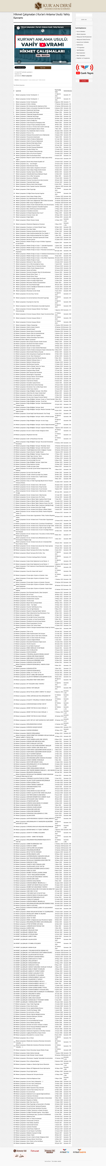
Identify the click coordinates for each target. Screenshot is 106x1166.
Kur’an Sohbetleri (81, 31)
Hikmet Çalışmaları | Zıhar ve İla (24, 631)
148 (14, 448)
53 (14, 211)
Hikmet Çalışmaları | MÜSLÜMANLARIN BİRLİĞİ (28, 850)
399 (14, 1068)
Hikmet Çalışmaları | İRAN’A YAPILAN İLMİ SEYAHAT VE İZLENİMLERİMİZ (34, 911)
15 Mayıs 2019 (59, 963)
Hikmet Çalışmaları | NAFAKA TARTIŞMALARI (28, 688)
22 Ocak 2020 (58, 893)
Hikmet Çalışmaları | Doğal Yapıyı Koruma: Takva (29, 456)
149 (14, 450)
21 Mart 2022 (58, 615)
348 (14, 950)
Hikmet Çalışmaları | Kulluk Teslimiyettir (26, 102)
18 (14, 133)
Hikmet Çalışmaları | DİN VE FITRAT (25, 788)
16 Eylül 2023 (58, 407)
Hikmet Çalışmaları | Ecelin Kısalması (26, 478)
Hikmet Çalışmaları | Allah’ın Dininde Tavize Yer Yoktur (30, 366)
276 (14, 782)
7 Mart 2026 (58, 129)
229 (14, 654)
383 (14, 1022)
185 (14, 543)
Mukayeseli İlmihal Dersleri (83, 39)
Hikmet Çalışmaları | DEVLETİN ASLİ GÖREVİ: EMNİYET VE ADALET (33, 692)
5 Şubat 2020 (58, 889)
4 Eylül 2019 (58, 936)
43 (14, 186)
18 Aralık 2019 (59, 903)
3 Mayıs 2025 (58, 213)
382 (14, 1020)
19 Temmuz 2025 (58, 189)
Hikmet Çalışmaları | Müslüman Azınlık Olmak (28, 291)
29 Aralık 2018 (59, 1002)
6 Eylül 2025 (58, 184)
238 (14, 674)
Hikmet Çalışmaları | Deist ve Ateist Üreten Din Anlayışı (30, 637)
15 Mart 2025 (58, 231)
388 (14, 1033)
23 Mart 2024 (58, 354)
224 (14, 644)
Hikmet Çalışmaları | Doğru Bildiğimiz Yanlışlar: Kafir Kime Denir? (33, 448)
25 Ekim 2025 (58, 170)
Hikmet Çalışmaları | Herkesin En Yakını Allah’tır (28, 262)
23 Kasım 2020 (59, 791)
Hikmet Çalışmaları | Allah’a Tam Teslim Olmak (28, 625)
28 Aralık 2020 (59, 780)
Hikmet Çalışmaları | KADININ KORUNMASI (27, 730)
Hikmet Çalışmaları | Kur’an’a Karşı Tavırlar (27, 294)
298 (14, 836)
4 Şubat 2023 (58, 489)
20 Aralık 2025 (59, 151)
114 (14, 360)
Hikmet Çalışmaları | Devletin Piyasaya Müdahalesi (29, 147)
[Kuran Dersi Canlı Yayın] (85, 76)
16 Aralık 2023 (59, 378)
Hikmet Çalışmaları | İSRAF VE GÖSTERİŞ (26, 905)
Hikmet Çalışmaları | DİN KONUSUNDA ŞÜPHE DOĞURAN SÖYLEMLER (34, 758)
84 (14, 282)
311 (14, 866)
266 (14, 760)
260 (14, 747)
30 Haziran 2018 (59, 1055)
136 (14, 407)
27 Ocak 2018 (58, 1108)
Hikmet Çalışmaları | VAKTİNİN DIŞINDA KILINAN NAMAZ (31, 795)
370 (14, 996)
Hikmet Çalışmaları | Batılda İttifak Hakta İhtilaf (28, 143)
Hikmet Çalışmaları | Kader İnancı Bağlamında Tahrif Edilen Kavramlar (34, 200)
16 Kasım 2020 (59, 793)
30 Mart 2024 (58, 352)
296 (14, 829)
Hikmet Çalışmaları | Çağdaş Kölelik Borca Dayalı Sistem (31, 1033)
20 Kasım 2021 (59, 652)
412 (14, 1100)
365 (14, 985)
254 (14, 733)
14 (14, 124)
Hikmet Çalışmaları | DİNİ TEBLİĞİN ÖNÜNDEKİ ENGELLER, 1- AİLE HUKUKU (35, 770)
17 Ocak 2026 (58, 143)
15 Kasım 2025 (59, 163)
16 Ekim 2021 (58, 662)
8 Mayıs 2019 (58, 965)
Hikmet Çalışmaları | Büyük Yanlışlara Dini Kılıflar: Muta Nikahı (32, 550)
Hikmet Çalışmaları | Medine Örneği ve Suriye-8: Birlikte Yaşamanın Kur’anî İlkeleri (33, 242)
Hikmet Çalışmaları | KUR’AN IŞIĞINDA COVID (28, 782)
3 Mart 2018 (58, 1098)
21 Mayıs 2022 (59, 596)
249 (14, 716)
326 (14, 897)
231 (14, 658)
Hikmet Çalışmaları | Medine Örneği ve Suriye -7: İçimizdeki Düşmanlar (34, 245)
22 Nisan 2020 (58, 866)
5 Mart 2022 (58, 619)
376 (14, 1008)
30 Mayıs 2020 (59, 854)
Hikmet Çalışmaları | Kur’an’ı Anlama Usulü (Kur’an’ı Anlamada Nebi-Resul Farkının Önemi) (34, 543)
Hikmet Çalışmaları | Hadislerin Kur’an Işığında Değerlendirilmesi (33, 1094)
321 (14, 887)
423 (14, 1122)
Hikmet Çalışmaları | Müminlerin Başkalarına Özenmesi (30, 224)
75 (14, 264)
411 (14, 1098)
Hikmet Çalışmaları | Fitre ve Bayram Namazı (27, 1061)
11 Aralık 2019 (59, 905)
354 (14, 963)
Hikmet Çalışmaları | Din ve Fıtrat (24, 594)
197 (14, 582)
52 (14, 209)
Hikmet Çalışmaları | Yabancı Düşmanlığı (26, 325)
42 (14, 184)
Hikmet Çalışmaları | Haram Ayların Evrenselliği (28, 331)
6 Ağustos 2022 (59, 564)
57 (14, 220)
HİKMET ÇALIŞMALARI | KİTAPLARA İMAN (27, 934)
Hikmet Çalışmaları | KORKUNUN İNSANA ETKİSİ (28, 786)
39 (14, 178)
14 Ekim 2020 (58, 803)
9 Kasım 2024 (58, 272)
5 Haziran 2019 (59, 956)
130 (14, 393)
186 (14, 546)
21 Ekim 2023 (58, 395)
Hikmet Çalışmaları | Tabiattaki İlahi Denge (27, 116)
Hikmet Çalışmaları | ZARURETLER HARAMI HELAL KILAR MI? (32, 885)
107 (14, 345)
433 (14, 1143)
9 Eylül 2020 (58, 813)
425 (14, 1127)
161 (14, 476)
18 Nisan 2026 (58, 118)
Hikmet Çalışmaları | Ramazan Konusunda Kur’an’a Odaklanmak (32, 135)
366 (14, 987)
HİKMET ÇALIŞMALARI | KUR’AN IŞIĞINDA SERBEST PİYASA (31, 987)
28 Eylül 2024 (58, 284)
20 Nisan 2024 (58, 345)
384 (14, 1024)
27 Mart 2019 (58, 977)
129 (14, 391)
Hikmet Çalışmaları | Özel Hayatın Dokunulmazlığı (29, 151)
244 (14, 696)
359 (14, 973)
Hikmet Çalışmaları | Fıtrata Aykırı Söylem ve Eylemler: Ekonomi (33, 582)
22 (14, 141)
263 (14, 754)
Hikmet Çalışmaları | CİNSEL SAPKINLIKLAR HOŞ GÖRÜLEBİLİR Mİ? (33, 696)
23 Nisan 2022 (58, 605)
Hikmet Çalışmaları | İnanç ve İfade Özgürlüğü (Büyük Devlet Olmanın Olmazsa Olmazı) (34, 481)
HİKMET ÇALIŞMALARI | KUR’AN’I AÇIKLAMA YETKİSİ (30, 973)
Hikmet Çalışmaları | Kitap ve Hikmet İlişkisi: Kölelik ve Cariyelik (32, 501)
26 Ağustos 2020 (58, 818)
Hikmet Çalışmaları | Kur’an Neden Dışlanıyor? (28, 646)
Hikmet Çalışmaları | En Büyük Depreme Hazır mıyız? (29, 213)
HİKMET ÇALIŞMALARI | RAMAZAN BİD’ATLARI (28, 963)
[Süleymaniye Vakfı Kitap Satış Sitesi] (50, 1153)
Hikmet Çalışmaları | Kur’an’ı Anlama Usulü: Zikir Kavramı (31, 485)
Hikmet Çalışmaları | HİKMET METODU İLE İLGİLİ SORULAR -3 (32, 708)
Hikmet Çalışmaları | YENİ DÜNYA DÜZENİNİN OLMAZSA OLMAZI (32, 868)
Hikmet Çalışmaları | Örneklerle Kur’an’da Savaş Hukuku (30, 621)
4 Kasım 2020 (58, 797)
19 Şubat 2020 (59, 885)
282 (14, 795)
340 (14, 928)
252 (14, 727)
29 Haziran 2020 (59, 846)
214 (14, 621)
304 (14, 852)
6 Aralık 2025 (58, 155)
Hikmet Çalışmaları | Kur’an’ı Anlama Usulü (27, 548)
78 (14, 270)
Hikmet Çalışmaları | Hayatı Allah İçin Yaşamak (28, 335)
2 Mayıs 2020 (58, 862)
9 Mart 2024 (58, 358)
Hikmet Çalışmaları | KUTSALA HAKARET (26, 766)
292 (14, 815)
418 (14, 1112)
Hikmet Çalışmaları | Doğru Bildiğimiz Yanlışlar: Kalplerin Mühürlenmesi (35, 427)
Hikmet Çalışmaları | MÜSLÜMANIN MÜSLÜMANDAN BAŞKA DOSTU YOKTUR (33, 840)
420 (14, 1116)
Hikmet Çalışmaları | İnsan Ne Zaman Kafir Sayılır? (29, 571)
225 (14, 646)
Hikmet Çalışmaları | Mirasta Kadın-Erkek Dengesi (29, 184)
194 (14, 571)
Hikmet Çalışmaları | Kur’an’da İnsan (25, 1092)
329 (14, 903)
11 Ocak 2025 (58, 254)
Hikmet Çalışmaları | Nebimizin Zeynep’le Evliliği (28, 1133)
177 (14, 516)
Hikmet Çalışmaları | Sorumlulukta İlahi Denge (28, 118)
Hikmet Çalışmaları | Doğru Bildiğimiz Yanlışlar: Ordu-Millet (31, 391)
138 (14, 413)
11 (14, 118)
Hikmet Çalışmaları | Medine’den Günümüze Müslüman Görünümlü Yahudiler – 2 (33, 1042)
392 (14, 1046)
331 (14, 908)
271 (14, 770)
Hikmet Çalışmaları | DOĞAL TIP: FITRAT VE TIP (28, 672)
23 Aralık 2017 (59, 1118)
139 (14, 416)
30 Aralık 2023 (59, 374)
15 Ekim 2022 (58, 530)
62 (14, 233)
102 (14, 335)
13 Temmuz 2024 (58, 322)
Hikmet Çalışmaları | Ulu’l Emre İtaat (25, 1018)
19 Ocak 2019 (58, 996)
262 (14, 751)
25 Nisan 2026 (58, 116)
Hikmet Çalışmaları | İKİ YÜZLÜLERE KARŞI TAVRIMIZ (30, 684)
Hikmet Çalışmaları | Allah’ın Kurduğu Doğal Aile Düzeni (31, 278)
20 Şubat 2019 (59, 987)
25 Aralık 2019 (59, 901)
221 (14, 637)
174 (14, 507)
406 (14, 1087)
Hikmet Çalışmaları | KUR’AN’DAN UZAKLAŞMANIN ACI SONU (31, 813)
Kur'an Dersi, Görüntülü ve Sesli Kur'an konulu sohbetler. (53, 6)
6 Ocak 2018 (58, 1114)
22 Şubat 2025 (59, 237)
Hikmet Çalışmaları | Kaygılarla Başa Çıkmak (27, 370)
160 (14, 474)
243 (14, 692)
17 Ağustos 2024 (58, 302)
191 (14, 561)
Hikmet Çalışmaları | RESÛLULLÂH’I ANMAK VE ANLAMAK (31, 913)
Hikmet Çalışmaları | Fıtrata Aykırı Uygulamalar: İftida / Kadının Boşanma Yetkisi (35, 516)
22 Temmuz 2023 (58, 434)
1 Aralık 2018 (58, 1010)
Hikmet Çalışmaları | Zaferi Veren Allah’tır (27, 389)
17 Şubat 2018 (59, 1102)
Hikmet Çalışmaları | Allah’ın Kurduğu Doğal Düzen (29, 280)
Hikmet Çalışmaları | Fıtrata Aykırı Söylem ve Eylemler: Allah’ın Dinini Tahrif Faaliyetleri (34, 585)
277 (14, 784)
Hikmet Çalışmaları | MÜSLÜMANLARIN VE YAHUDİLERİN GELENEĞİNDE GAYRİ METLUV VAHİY (34, 822)
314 (14, 872)
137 (14, 410)
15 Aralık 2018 (59, 1006)
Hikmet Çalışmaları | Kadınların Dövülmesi (27, 1096)
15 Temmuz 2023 (58, 439)
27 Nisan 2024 (58, 343)
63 (14, 235)
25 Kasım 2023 (59, 385)
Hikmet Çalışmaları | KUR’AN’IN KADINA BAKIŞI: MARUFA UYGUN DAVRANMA (32, 665)
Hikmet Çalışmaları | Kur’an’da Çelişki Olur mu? (28, 460)
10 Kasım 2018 (59, 1016)
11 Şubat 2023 (59, 487)
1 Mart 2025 (58, 235)
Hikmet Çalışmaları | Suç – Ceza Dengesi (26, 163)
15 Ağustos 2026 (58, 99)
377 (14, 1010)
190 (14, 557)
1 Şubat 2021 (58, 768)
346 (14, 943)
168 (14, 495)
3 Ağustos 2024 (59, 310)
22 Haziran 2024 (59, 329)
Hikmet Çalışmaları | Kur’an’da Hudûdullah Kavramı (29, 1020)
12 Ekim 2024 (58, 280)
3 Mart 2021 (58, 760)
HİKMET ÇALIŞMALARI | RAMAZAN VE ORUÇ (27, 965)
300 (14, 844)
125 (14, 383)
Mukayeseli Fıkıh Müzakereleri (84, 37)
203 (14, 598)
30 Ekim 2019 (58, 920)
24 (14, 145)
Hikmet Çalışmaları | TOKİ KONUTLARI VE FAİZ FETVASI (30, 893)
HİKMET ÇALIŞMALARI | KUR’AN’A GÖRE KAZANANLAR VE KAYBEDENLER (35, 991)
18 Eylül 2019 (58, 932)
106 (14, 343)
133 (14, 399)
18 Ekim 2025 (58, 172)
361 (14, 977)
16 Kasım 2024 (59, 270)
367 (14, 989)
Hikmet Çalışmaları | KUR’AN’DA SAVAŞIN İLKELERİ (29, 727)
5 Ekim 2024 (58, 282)
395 (14, 1055)
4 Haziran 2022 (59, 592)
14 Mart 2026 (58, 126)
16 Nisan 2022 (58, 607)
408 (14, 1092)
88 (14, 291)
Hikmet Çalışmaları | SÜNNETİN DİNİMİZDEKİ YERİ (29, 844)
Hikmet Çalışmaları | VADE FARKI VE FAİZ (27, 891)
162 (14, 478)
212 (14, 617)
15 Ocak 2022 (58, 635)
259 (14, 745)
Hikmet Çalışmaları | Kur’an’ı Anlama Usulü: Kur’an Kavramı (31, 489)
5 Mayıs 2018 (58, 1078)
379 (14, 1014)
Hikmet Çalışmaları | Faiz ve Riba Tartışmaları (28, 176)
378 (14, 1012)
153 (14, 458)
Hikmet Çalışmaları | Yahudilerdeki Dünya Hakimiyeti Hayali (31, 174)
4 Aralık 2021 (58, 648)
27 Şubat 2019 (59, 985)
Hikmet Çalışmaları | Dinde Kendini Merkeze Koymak (29, 352)
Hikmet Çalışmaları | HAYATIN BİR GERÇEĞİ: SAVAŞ (29, 762)
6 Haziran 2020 (59, 852)
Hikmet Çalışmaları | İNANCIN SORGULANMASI (28, 733)
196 (14, 579)
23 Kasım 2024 (59, 268)
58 (14, 224)
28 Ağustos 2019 (58, 939)
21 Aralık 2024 (59, 260)
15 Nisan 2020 (58, 868)
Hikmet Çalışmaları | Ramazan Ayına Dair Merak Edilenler (31, 358)
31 (14, 161)
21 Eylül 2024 (58, 286)
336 (14, 920)
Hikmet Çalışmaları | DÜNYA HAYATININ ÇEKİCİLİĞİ (29, 756)
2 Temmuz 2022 (59, 579)
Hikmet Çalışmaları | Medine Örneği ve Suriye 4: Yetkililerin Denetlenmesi (35, 254)
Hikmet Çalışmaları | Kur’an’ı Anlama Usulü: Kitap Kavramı (31, 487)
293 (14, 818)
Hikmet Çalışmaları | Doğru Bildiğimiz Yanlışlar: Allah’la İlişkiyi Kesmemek (35, 424)
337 (14, 922)
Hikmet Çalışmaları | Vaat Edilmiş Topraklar (27, 1122)
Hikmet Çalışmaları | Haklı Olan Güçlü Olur (27, 1102)
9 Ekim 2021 (58, 665)
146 (14, 443)
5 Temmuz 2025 (59, 196)
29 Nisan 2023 (58, 462)
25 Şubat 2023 (59, 482)
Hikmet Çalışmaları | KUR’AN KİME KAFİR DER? (28, 809)
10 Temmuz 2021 (58, 708)
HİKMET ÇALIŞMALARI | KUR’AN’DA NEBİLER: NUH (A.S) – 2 (31, 983)
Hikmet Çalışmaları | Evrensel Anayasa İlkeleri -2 (29, 318)
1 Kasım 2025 (58, 168)
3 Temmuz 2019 (59, 950)
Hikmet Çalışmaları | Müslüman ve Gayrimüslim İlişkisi (30, 395)
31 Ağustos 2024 (58, 294)
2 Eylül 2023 (58, 413)
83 (14, 280)
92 (14, 306)
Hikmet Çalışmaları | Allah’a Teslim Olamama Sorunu (30, 268)
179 (14, 523)
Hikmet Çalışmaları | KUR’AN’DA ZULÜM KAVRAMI (29, 807)
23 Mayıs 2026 (59, 110)
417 (14, 1110)
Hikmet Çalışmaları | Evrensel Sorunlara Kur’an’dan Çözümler (32, 180)
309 (14, 862)
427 (14, 1131)
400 (14, 1071)
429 (14, 1135)
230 (14, 656)
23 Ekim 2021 (58, 660)
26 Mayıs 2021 (59, 733)
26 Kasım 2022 (59, 512)
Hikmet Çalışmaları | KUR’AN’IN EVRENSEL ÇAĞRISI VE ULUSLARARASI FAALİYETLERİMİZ (34, 908)
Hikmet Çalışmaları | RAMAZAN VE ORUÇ (26, 862)
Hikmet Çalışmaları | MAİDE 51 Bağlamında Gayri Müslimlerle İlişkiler (34, 920)
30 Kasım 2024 (59, 266)
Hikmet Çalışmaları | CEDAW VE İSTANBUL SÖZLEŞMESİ (30, 832)
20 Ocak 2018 (58, 1110)
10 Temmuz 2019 (58, 947)
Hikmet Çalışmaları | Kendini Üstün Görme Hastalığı (29, 385)
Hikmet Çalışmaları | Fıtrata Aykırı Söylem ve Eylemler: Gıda (32, 575)
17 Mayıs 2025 (58, 209)
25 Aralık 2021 (59, 642)
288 (14, 807)
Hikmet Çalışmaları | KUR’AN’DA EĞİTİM (26, 668)
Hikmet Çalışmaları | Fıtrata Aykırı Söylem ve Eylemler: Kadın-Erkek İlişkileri (34, 589)
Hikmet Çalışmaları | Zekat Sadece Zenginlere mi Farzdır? (31, 168)
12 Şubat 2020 (59, 887)
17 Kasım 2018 (59, 1014)
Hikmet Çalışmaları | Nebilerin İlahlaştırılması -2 (28, 360)
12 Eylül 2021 (58, 674)
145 (14, 439)
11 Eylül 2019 (58, 934)
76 (14, 266)
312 (14, 868)
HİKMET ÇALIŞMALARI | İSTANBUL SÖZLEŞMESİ (28, 943)
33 (14, 165)
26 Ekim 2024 (58, 276)
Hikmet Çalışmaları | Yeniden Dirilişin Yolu (27, 149)
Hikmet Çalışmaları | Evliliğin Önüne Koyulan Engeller (30, 193)
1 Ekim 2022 (58, 539)
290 (14, 811)
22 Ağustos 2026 (58, 95)
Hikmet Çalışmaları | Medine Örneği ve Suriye (28, 260)
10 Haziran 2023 (59, 450)
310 (14, 864)
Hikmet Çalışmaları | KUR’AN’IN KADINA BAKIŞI (28, 670)
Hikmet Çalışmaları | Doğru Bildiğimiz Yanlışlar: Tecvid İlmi (31, 401)
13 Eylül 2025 (58, 182)
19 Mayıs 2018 (59, 1071)
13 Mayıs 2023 (59, 458)
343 (14, 934)
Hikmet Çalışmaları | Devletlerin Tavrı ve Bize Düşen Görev (31, 387)
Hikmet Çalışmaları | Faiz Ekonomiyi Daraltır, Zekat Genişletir (32, 592)
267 (14, 762)
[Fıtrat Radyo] (80, 1153)
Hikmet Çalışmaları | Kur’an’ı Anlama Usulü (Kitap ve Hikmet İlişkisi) (33, 509)
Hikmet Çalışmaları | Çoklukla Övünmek (26, 1127)
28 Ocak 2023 (58, 492)
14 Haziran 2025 (59, 202)
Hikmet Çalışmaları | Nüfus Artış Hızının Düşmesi (28, 153)
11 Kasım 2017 (59, 1131)
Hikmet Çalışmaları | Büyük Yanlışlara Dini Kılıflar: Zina (30, 553)
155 (14, 462)
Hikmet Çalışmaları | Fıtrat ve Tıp (25, 133)
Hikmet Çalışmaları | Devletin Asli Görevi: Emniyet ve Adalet (32, 1024)
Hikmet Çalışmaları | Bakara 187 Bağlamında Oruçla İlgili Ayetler (33, 1068)
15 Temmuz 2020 (58, 840)
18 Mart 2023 (58, 474)
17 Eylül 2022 (58, 546)
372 (14, 1000)
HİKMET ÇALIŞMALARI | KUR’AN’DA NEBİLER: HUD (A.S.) (30, 981)
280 (14, 791)
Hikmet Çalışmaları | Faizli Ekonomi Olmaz (27, 165)
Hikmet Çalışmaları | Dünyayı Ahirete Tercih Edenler (29, 376)
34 (14, 168)
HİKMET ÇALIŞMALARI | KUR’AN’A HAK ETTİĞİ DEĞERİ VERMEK (32, 1000)
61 (14, 231)
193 (14, 567)
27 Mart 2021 (58, 751)
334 (14, 916)
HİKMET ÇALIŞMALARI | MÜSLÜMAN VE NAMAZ (28, 993)
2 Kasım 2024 (58, 274)
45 (14, 193)
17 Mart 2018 (58, 1094)
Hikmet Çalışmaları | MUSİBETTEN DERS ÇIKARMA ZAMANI (31, 872)
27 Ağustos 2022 (58, 553)
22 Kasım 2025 (59, 161)
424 (14, 1124)
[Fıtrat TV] (65, 1153)
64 (14, 237)
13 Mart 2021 (58, 756)
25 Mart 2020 (58, 874)
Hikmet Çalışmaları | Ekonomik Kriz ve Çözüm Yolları (29, 1035)
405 (14, 1085)
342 (14, 932)
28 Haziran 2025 (59, 198)
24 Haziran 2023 (59, 446)
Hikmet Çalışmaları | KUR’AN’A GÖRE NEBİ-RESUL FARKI (30, 741)
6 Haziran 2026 (59, 108)
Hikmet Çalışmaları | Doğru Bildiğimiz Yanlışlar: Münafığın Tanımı (33, 446)
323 (14, 891)
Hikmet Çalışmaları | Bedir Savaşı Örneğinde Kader (29, 202)
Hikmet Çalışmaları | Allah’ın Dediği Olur (26, 120)
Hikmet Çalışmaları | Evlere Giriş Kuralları (27, 1006)
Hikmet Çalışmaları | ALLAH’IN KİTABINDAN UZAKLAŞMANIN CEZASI (34, 676)
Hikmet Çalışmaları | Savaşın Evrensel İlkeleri (28, 145)
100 (14, 331)
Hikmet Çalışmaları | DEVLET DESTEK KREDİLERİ (28, 852)
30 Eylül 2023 (58, 401)
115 (14, 362)
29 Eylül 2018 (58, 1028)
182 (14, 530)
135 (14, 404)
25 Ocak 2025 (58, 247)
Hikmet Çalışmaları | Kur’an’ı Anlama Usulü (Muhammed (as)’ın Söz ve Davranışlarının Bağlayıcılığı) (34, 539)
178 (14, 520)
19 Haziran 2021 (59, 720)
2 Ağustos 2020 (59, 829)
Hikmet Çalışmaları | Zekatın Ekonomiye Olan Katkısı (30, 337)
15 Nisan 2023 (58, 464)
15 (14, 126)
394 (14, 1053)
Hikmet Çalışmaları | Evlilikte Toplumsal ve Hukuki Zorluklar (32, 1110)
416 (14, 1108)
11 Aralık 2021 (59, 646)
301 (14, 846)
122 (14, 376)
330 (14, 905)
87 (14, 289)
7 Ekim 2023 (58, 399)
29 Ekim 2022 (58, 525)
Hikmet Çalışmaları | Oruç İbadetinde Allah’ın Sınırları (30, 131)
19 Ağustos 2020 (58, 822)
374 (14, 1004)
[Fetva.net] (35, 1153)
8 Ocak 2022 (58, 637)
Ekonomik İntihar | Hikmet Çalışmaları (26, 339)
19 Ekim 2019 (58, 922)
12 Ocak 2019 (58, 998)
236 (14, 670)
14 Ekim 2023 (58, 397)
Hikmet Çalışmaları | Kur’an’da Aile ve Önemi (27, 1012)
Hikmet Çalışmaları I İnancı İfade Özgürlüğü (27, 1004)
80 (14, 274)
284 (14, 799)
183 (14, 535)
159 (14, 472)
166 (14, 489)
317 (14, 879)
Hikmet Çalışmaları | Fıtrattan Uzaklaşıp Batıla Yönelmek (31, 557)
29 (14, 155)
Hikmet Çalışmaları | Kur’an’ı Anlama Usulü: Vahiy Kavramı (41, 16)
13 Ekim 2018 (58, 1024)
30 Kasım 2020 (59, 788)
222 (14, 640)
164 (14, 485)
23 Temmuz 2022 (58, 571)
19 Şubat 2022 (59, 623)
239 (14, 676)
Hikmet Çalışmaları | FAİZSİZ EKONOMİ (26, 652)
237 (14, 672)
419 (14, 1114)
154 (14, 460)
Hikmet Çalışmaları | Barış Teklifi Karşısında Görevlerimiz (31, 209)
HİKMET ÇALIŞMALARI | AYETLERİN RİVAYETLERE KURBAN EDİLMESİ (34, 952)
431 (14, 1139)
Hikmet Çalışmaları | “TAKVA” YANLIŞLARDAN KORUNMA (30, 874)
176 (14, 512)
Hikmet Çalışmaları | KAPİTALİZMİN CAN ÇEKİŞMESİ (29, 848)
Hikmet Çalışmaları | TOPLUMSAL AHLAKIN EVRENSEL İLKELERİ (32, 654)
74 (14, 262)
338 (14, 924)
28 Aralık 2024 (59, 258)
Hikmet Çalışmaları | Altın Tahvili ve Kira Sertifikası (29, 1141)
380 (14, 1016)
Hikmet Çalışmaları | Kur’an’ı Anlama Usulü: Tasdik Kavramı (31, 476)
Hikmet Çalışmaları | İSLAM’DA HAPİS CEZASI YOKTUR (30, 866)
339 (14, 926)
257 (14, 741)
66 (14, 242)
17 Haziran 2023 (59, 448)
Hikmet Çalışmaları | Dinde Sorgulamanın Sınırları (29, 623)
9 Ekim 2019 (58, 926)
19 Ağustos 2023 (58, 420)
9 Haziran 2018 (59, 1061)
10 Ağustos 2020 (58, 826)
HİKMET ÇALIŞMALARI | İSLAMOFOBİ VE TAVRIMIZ (29, 979)
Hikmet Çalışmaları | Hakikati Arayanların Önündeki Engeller (32, 206)
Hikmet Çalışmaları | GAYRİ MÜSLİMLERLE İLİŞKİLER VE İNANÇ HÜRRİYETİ (35, 818)
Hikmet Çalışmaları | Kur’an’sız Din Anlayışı (27, 1085)
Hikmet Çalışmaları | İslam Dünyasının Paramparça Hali (30, 122)
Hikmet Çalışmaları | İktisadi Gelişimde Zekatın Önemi (30, 129)
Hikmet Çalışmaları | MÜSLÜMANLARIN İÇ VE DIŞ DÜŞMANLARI (32, 764)
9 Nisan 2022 (58, 609)
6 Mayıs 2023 (58, 460)
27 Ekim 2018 (58, 1020)
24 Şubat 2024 (59, 362)
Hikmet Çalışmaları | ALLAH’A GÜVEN (25, 815)
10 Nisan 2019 (58, 973)
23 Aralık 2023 (59, 376)
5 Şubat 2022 (58, 628)
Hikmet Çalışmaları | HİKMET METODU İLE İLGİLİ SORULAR (31, 716)
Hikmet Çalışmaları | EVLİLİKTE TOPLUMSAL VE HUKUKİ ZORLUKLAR (34, 700)
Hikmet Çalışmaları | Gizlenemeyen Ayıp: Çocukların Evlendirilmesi (33, 1114)
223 (14, 642)
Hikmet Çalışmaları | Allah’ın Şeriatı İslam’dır (28, 327)
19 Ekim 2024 (58, 278)
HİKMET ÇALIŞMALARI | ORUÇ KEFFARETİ (27, 961)
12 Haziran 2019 (59, 954)
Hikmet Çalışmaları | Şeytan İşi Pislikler (26, 270)
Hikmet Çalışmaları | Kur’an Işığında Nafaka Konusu (29, 1008)
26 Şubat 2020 (59, 883)
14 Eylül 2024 (58, 289)
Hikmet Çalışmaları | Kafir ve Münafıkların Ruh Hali (29, 439)
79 (14, 272)
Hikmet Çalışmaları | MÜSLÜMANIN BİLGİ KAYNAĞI (29, 724)
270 (14, 768)
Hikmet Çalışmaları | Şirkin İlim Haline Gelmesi (28, 345)
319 (14, 883)
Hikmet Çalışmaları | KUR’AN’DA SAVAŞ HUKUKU (28, 881)
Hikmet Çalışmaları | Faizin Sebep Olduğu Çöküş (28, 196)
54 (14, 213)
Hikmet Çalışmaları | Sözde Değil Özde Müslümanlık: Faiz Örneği (33, 413)
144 (14, 434)
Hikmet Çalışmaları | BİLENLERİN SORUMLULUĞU (28, 772)
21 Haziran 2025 (59, 200)
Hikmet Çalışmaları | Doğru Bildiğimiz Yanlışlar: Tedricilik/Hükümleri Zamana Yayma (33, 404)
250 (14, 720)
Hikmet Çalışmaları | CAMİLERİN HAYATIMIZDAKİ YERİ (30, 926)
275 (14, 780)
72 (14, 258)
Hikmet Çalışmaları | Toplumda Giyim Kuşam (27, 182)
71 (14, 256)
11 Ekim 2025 (58, 174)
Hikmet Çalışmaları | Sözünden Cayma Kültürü (28, 383)
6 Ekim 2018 (58, 1026)
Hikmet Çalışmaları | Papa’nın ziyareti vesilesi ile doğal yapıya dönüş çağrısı (34, 158)
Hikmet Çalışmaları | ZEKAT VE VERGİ (26, 918)
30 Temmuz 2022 (58, 567)
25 (14, 147)
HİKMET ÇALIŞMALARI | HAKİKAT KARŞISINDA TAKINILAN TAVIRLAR (34, 967)
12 (14, 120)
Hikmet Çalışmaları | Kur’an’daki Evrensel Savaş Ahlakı (30, 617)
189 (14, 553)
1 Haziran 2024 (59, 333)
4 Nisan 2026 (58, 122)
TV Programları (80, 47)
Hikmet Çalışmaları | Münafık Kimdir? (25, 329)
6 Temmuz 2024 (59, 325)
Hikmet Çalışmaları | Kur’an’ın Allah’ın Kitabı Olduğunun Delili (32, 430)
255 (14, 736)
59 (14, 227)
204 (14, 600)
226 (14, 648)
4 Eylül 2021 (58, 676)
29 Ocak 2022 (58, 631)
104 (14, 339)
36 (14, 172)
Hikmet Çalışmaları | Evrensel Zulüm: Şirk (27, 215)
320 (14, 885)
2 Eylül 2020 (58, 815)
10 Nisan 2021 (58, 747)
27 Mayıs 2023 (58, 454)
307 (14, 858)
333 (14, 913)
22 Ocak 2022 (58, 633)
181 (14, 527)
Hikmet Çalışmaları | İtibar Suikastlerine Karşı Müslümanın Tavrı (33, 613)
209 (14, 611)
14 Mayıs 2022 (59, 598)
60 (14, 229)
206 (14, 605)
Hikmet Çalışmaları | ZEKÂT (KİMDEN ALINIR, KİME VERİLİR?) (32, 739)
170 (14, 499)
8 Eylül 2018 (58, 1035)
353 (14, 961)
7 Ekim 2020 (58, 805)
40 (14, 180)
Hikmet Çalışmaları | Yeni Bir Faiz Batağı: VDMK (28, 1010)
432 (14, 1141)
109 (14, 350)
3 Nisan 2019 (58, 975)
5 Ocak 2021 (58, 778)
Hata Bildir (84, 80)
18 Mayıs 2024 (59, 337)
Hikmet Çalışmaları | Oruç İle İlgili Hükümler (27, 609)
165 (14, 487)
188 (14, 550)
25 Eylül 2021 (58, 670)
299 (14, 841)
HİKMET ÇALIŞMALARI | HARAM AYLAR (26, 947)
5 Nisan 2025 (58, 224)
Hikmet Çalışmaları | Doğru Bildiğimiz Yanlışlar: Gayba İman (31, 462)
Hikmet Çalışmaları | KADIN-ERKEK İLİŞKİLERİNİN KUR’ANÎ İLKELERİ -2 (34, 749)
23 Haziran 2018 (59, 1058)
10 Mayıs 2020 (59, 860)
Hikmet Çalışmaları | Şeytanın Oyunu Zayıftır (28, 378)
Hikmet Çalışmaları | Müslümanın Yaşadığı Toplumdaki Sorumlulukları (34, 1058)
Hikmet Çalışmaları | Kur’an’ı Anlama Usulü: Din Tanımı (30, 497)
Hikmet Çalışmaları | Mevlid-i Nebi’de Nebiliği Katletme (30, 1014)
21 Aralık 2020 (59, 782)
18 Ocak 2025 (58, 250)
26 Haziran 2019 (59, 952)
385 (14, 1026)
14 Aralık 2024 (59, 262)
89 (14, 294)
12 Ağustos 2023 (58, 424)
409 (14, 1094)
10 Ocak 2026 (58, 145)
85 (14, 284)
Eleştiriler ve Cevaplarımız (83, 58)
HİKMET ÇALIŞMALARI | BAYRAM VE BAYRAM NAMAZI (30, 956)
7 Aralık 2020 (58, 786)
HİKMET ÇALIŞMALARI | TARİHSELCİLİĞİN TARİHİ (28, 1002)
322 (14, 889)
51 (14, 206)
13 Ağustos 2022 (58, 561)
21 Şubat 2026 (59, 133)
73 (14, 260)
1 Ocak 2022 (58, 640)
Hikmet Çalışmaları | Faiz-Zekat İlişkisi (26, 229)
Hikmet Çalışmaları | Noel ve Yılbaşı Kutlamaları (29, 1118)
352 (14, 958)
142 (14, 427)
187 (14, 548)
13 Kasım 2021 (59, 654)
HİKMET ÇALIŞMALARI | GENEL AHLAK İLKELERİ (28, 998)
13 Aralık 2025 (59, 153)
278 (14, 786)
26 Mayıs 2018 (59, 1068)
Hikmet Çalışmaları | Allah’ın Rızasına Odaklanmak (29, 141)
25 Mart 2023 (58, 472)
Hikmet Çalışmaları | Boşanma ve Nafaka (26, 1100)
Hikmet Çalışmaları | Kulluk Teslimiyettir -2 (27, 99)
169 (14, 497)
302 (14, 848)
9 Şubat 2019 (58, 989)
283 (14, 797)
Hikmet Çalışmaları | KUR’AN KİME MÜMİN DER (28, 811)
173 (14, 505)
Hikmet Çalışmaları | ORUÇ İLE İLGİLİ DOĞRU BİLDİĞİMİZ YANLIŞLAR (33, 745)
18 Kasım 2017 (59, 1129)
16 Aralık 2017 (59, 1120)
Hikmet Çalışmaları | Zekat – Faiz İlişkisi (26, 605)
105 (14, 341)
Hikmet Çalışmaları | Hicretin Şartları (25, 239)
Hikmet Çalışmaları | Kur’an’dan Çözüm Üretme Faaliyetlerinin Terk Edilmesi (33, 469)
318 (14, 881)
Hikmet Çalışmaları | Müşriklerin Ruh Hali (26, 434)
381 (14, 1018)
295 (14, 826)
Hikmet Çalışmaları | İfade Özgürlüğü (26, 189)
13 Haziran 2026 (59, 106)
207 (14, 607)
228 (14, 652)
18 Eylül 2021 (58, 672)
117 (14, 366)
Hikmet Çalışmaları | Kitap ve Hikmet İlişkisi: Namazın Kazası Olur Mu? (34, 503)
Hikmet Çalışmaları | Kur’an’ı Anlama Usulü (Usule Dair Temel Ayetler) (34, 546)
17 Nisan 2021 (58, 745)
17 (14, 131)
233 (14, 662)
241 (14, 684)
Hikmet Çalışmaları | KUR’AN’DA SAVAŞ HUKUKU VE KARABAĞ (32, 803)
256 (14, 739)
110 (14, 352)
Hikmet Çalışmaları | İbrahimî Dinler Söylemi (27, 598)
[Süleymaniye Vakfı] (20, 1153)
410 (14, 1096)
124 (14, 380)
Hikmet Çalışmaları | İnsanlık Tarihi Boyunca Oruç (29, 607)
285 (14, 801)
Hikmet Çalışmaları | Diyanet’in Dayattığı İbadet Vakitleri (31, 611)
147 (14, 446)
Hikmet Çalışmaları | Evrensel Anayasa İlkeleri (28, 322)
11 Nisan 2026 (58, 120)
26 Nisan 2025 (58, 215)
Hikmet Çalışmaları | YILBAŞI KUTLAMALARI (27, 899)
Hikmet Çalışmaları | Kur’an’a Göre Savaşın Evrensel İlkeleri (31, 397)
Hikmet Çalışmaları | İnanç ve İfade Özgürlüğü (28, 368)
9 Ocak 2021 (58, 775)
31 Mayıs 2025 (59, 204)
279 (14, 788)
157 (14, 466)
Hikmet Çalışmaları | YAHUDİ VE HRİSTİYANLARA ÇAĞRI (30, 864)
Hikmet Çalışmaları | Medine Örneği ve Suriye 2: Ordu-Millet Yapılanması (35, 258)
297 (14, 832)
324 (14, 893)
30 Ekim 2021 (58, 658)
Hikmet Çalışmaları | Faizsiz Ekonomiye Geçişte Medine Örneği (32, 1050)
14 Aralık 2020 (59, 784)
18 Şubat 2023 (59, 485)
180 (14, 525)
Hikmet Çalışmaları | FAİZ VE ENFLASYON (26, 650)
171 (14, 501)
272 (14, 772)
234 (14, 665)
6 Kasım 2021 (58, 656)
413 (14, 1102)
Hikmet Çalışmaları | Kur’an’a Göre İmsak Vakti (28, 472)
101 (14, 333)
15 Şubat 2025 (59, 239)
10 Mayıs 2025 (59, 211)
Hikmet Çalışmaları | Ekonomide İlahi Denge (27, 112)
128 (14, 389)
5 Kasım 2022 (58, 523)
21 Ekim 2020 (58, 801)
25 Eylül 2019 (58, 930)
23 (14, 143)
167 (14, 492)
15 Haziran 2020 (59, 850)
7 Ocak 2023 (58, 499)
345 (14, 939)
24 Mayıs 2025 (59, 206)
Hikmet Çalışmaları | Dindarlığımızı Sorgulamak (28, 374)
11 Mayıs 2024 (59, 339)
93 (14, 310)
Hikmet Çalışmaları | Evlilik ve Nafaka (26, 104)
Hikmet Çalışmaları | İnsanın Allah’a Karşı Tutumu (29, 596)
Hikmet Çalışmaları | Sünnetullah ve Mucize (27, 1120)
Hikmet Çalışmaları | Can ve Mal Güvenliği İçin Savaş (29, 264)
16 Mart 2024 (58, 356)
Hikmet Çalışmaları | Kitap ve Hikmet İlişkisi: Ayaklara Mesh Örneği (33, 499)
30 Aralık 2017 (59, 1116)
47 (14, 198)
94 (14, 314)
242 (14, 688)
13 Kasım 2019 (59, 916)
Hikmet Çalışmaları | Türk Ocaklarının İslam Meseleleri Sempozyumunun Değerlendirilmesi (35, 567)
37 (14, 174)
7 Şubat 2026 (58, 137)
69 (14, 250)
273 (14, 775)
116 (14, 364)
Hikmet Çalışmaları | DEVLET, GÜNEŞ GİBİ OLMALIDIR (30, 674)
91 (14, 302)
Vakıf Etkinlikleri (80, 50)
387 (14, 1031)
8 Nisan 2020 (58, 870)
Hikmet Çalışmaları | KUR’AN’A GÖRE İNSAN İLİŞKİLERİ (30, 656)
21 (14, 139)
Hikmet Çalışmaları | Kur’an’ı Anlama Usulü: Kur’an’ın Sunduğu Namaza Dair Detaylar (34, 530)
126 (14, 385)
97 (14, 325)
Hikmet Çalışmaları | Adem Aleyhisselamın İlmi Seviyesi (30, 633)
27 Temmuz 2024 (58, 314)
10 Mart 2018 (58, 1096)
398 (14, 1064)
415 (14, 1106)
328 (14, 901)
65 (14, 239)
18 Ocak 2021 (58, 772)
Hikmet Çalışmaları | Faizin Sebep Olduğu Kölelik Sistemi (31, 170)
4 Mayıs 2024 (58, 341)
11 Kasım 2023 (59, 389)
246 (14, 704)
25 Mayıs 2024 (59, 335)
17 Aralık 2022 (59, 505)
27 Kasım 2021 (59, 650)
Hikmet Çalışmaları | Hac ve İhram (25, 1038)
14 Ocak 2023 (58, 497)
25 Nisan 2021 (58, 743)
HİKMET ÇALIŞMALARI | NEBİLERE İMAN (26, 932)
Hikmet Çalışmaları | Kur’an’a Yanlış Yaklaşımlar (28, 1083)
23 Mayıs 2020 (59, 856)
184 (14, 539)
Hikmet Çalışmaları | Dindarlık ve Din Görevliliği (28, 1028)
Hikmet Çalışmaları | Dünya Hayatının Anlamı (28, 464)
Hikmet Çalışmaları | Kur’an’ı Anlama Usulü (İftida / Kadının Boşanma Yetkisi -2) (34, 512)
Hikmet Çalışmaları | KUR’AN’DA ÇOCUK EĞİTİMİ (28, 662)
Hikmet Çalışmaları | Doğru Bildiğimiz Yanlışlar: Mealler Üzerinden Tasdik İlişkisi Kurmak (35, 410)
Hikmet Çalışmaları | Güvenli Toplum (25, 289)
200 (14, 592)
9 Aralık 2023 (58, 380)
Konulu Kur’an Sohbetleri (83, 42)
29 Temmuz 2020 (58, 832)
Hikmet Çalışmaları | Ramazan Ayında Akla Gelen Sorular (31, 231)
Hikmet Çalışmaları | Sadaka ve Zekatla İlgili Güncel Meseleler (32, 1064)
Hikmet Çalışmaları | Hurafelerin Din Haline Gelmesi (29, 343)
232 (14, 660)
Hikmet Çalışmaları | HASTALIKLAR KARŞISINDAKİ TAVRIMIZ (32, 876)
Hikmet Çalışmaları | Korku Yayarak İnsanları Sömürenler (31, 186)
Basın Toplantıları (81, 55)
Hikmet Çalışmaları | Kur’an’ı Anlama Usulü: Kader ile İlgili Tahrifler (33, 527)
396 (14, 1058)
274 (14, 778)
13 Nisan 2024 (58, 348)
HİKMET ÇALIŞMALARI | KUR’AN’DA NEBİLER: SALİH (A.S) (30, 977)
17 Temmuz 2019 (58, 943)
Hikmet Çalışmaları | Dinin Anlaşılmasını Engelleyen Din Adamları (33, 354)
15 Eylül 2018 (58, 1033)
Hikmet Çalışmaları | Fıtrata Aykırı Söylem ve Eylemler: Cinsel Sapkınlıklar (32, 579)
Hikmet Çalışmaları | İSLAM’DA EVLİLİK (26, 916)
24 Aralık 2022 (59, 503)
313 (14, 870)
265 (14, 758)
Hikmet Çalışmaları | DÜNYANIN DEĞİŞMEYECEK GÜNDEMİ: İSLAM (33, 797)
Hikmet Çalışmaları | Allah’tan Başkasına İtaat (28, 1078)
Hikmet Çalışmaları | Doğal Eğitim (25, 217)
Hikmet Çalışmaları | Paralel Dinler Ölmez (27, 276)
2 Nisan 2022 (58, 611)
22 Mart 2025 (58, 229)
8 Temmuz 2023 (59, 443)
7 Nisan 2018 (58, 1087)
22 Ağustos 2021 (58, 684)
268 (14, 764)
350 (14, 954)
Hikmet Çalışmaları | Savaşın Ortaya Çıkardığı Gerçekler (30, 124)
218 (14, 631)
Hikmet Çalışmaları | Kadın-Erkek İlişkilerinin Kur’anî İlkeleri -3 (32, 564)
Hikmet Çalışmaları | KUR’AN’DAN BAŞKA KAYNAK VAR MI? (31, 704)
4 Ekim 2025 (58, 176)
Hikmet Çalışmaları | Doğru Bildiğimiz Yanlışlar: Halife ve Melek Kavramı (35, 416)
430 (14, 1137)
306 (14, 856)
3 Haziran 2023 (59, 452)
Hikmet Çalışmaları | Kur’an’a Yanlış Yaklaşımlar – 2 (29, 1081)
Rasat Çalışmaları (81, 53)
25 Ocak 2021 (58, 770)
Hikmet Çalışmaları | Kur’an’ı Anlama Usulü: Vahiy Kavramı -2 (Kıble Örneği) (33, 492)
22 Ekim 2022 (58, 527)
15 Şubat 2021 (59, 764)
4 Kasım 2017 (58, 1133)
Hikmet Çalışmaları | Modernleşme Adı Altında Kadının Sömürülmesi (34, 1098)
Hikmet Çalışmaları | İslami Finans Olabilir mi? (28, 1129)
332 (14, 911)
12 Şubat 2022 (59, 625)
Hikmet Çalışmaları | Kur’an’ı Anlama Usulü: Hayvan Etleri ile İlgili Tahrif (35, 525)
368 (14, 991)
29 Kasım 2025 (59, 158)
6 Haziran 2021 (59, 727)
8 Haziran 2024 (59, 331)
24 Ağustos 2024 (58, 298)
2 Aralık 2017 (58, 1124)
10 (14, 116)
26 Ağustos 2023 (58, 416)
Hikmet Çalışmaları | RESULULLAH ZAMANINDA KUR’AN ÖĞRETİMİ (33, 860)
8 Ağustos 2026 (59, 102)
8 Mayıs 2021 (58, 739)
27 (14, 151)
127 (14, 387)
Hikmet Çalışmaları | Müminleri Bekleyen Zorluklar (29, 1016)
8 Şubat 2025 (58, 242)
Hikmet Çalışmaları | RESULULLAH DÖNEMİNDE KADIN (30, 660)
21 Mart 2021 (58, 754)
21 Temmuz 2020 (58, 836)
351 (14, 956)
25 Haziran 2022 (59, 582)
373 (14, 1002)
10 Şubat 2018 (59, 1104)
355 (14, 965)
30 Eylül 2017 (58, 1143)
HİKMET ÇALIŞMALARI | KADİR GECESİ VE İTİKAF (29, 958)
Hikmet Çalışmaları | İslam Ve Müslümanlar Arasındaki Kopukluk (33, 306)
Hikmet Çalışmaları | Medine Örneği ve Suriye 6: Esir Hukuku (31, 247)
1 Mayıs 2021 (58, 741)
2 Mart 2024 (58, 360)
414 (14, 1104)
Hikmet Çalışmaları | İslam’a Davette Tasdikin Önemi (29, 452)
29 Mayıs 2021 (59, 730)
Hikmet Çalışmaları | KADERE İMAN (25, 928)
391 (14, 1042)
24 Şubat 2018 (59, 1100)
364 (14, 983)
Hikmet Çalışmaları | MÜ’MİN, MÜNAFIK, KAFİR (28, 854)
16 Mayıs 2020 (59, 858)
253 (14, 730)
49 (14, 202)
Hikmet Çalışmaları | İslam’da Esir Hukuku (27, 380)
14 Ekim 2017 (58, 1139)
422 (14, 1120)
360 (14, 975)
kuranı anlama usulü (33, 80)
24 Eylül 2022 (58, 543)
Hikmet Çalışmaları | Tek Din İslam (25, 600)
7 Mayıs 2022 (58, 600)
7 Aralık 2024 (58, 264)
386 (14, 1028)
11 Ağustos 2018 (58, 1038)
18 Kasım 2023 (59, 387)
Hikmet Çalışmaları (27, 75)
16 (14, 129)
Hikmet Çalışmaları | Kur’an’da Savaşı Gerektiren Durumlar (31, 1108)
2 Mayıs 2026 (58, 114)
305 (14, 854)
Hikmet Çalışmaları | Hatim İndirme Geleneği (27, 1053)
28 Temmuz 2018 (58, 1042)
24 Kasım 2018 (59, 1012)
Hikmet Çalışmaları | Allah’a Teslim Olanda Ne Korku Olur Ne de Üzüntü (35, 204)
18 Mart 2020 (58, 876)
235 (14, 668)
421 (14, 1118)
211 (14, 615)
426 (14, 1129)
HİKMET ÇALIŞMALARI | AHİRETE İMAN (26, 936)
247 (14, 708)
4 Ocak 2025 (58, 256)
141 (14, 424)
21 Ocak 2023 (58, 495)
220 (14, 635)
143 (14, 430)
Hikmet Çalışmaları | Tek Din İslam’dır (26, 644)
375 (14, 1006)
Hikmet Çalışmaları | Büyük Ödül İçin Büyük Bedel (29, 603)
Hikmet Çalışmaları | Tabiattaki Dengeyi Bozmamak (29, 114)
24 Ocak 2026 (58, 141)
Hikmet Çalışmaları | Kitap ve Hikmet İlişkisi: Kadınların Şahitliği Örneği (34, 505)
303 (14, 850)
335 (14, 918)
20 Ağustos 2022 (58, 557)
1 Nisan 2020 (58, 872)
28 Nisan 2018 (58, 1081)
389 (14, 1035)
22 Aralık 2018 (59, 1004)
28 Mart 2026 (58, 124)
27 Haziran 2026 (59, 104)
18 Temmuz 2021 (58, 704)
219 (14, 633)
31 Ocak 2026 (58, 139)
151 (14, 454)
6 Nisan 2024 (58, 350)
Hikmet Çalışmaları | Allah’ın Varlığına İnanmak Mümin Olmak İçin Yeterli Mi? (35, 628)
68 (14, 247)
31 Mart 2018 (58, 1089)
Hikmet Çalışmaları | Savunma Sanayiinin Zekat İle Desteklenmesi (33, 272)
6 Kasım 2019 (58, 918)
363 (14, 981)
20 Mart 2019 (58, 979)
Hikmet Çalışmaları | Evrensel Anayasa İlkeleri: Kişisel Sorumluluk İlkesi (35, 314)
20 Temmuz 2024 (58, 318)
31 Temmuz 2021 (58, 696)
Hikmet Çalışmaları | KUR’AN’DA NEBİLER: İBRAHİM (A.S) (30, 901)
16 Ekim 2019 (58, 924)
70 (14, 254)
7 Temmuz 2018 (59, 1053)
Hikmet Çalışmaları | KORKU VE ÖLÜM (26, 870)
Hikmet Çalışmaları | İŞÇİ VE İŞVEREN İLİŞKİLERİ (28, 754)
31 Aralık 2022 (59, 501)
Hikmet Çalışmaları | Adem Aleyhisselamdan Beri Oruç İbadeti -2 (33, 233)
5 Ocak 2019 (58, 1000)
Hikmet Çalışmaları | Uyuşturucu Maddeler (27, 178)
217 (14, 628)
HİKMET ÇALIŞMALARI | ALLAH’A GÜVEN (26, 939)
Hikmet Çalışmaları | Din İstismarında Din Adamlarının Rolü (31, 106)
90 (14, 298)
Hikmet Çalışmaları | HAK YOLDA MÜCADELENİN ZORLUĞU (31, 858)
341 (14, 930)
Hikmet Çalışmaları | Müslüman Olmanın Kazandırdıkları (31, 282)
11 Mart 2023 (58, 476)
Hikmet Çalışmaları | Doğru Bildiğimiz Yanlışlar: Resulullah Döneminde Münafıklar (34, 443)
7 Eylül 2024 (58, 291)
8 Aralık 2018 (58, 1008)
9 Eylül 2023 (58, 410)
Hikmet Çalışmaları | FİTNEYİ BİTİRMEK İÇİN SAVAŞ (29, 924)
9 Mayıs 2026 (58, 112)
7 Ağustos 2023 (59, 427)
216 (14, 625)
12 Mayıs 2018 (59, 1074)
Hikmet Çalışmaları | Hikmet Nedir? (25, 1143)
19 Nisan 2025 (58, 217)
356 (14, 967)
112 (14, 356)
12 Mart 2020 (58, 879)
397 (14, 1061)
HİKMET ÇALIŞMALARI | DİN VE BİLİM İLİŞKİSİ (28, 996)
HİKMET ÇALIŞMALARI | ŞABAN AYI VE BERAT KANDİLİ (30, 971)
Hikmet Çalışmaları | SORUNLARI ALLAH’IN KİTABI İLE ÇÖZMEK (32, 778)
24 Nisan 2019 (58, 969)
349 (14, 952)
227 (14, 650)
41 (14, 182)
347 (14, 947)
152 (14, 456)
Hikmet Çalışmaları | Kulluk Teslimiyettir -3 (27, 95)
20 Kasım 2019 (59, 913)
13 (14, 122)
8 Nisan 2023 (58, 466)
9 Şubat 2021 (58, 766)
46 (14, 196)
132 (14, 397)
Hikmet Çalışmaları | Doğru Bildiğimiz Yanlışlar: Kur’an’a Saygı (32, 420)
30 (14, 158)
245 (14, 700)
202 (14, 596)
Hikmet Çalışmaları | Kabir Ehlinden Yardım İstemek (29, 1055)
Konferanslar (80, 45)
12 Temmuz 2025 (58, 193)
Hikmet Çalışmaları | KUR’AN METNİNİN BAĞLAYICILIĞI (30, 897)
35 (14, 170)
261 (14, 749)
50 (14, 204)
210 (14, 613)
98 (14, 327)
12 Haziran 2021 (59, 724)
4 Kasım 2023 (58, 391)
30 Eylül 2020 (58, 807)
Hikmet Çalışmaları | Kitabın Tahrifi (25, 1135)
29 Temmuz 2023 (58, 430)
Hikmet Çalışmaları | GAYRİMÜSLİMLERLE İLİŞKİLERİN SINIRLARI (33, 856)
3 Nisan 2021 (58, 749)
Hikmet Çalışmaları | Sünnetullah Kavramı (27, 1124)
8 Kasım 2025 (58, 165)
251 (14, 724)
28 (14, 153)
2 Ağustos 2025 (59, 186)
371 (14, 998)
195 (14, 575)
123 (14, 378)
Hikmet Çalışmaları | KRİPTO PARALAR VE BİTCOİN (29, 743)
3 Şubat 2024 (58, 368)
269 (14, 766)
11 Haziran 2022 (59, 589)
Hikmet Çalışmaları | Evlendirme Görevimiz (27, 211)
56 (14, 217)
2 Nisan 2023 (58, 469)
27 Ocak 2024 (58, 370)
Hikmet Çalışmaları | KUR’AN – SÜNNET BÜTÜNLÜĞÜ (29, 836)
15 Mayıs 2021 (59, 736)
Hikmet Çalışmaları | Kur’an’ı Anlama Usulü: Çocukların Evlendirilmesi (34, 523)
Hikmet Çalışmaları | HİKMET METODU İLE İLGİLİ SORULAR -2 (32, 712)
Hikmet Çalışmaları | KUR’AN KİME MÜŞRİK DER (28, 805)
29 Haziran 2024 (59, 327)
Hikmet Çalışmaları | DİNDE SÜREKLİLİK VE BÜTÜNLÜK (30, 648)
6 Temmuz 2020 (59, 844)
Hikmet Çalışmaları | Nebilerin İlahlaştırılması (28, 362)
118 (14, 368)
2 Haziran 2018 (59, 1064)
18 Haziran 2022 (59, 585)
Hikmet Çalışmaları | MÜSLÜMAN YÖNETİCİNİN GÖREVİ (30, 680)
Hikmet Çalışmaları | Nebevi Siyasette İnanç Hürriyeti (30, 1087)
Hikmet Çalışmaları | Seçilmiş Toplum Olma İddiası (29, 172)
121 (14, 374)
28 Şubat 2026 (59, 131)
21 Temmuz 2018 (58, 1046)
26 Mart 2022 (58, 613)
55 (14, 215)
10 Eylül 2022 (58, 548)
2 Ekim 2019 (58, 928)
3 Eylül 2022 (58, 550)
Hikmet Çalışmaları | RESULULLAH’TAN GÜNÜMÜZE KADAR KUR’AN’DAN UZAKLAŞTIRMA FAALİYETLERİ (34, 775)
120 (14, 372)
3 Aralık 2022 (58, 509)
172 (14, 503)
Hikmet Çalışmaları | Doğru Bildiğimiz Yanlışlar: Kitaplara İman (32, 454)
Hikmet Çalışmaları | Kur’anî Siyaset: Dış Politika (28, 1131)
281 (14, 793)
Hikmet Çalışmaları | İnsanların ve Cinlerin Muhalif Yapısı (31, 227)
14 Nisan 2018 (58, 1085)
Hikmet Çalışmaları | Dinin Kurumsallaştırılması (28, 155)
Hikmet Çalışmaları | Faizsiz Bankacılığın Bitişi (28, 1022)
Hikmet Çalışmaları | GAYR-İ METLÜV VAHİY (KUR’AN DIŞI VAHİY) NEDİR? (35, 720)
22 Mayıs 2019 (59, 961)
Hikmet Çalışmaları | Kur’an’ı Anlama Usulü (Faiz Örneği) (30, 507)
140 (14, 420)
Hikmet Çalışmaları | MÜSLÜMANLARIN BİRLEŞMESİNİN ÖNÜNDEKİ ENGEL (35, 903)
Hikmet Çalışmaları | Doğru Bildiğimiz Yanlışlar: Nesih (30, 407)
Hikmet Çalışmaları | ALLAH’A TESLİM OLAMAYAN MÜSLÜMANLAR (33, 780)
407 (14, 1089)
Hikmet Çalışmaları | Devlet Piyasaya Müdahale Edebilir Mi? (31, 1026)
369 (14, 993)
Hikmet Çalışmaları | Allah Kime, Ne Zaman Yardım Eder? (31, 393)
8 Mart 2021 (58, 758)
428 (14, 1133)
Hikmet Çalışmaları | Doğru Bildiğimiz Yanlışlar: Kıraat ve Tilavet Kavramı (35, 399)
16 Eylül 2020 (58, 811)
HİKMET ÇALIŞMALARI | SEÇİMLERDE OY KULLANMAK (30, 975)
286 (14, 803)
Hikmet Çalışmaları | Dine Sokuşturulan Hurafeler (29, 372)
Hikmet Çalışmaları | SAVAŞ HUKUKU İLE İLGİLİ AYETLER (30, 791)
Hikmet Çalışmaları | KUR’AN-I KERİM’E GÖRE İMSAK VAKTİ (31, 747)
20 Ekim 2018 (58, 1022)
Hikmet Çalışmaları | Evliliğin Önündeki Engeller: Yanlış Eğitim (32, 1112)
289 (14, 809)
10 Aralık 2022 (59, 507)
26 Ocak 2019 (58, 993)
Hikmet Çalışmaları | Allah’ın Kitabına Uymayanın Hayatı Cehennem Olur (35, 350)
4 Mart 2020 (58, 881)
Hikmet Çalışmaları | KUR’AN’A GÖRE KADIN (27, 879)
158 (14, 469)
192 (14, 564)
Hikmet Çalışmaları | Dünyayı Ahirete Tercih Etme (29, 1139)
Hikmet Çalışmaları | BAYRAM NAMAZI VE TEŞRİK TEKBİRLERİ (32, 829)
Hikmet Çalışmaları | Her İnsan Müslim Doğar (27, 284)
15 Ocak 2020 (58, 895)
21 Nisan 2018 (58, 1083)
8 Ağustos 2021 (59, 692)
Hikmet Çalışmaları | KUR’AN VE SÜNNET (26, 846)
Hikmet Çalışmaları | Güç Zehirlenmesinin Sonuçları (29, 198)
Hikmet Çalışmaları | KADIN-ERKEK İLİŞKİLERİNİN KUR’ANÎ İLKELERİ (33, 751)
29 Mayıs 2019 (59, 958)
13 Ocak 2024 (58, 372)
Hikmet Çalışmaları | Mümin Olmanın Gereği (27, 220)
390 (14, 1038)
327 (14, 899)
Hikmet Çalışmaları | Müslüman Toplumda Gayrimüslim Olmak (32, 237)
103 (14, 337)
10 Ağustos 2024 (58, 306)
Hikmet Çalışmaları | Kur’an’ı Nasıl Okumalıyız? (28, 356)
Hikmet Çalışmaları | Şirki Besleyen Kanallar (27, 364)
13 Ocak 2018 (58, 1112)
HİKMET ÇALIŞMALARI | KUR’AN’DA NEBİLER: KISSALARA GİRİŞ (32, 989)
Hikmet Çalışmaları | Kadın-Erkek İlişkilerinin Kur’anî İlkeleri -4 (32, 561)
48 (14, 200)
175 (14, 509)
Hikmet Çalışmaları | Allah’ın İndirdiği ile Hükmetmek (30, 458)
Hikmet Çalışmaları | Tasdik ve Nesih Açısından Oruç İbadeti (31, 474)
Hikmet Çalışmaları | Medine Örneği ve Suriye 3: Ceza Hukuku (32, 256)
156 (14, 464)
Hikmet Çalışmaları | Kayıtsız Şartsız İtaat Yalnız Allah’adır (31, 635)
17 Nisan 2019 (58, 971)
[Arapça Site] (19, 1158)
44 (14, 189)
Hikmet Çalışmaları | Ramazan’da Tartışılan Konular (29, 1074)
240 (14, 680)
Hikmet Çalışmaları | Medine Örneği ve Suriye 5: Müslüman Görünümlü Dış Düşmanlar (35, 250)
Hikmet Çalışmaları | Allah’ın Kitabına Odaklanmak (29, 139)
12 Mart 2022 (58, 617)
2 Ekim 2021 (58, 668)
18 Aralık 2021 (59, 644)
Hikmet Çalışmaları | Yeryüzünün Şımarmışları (28, 137)
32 (14, 163)
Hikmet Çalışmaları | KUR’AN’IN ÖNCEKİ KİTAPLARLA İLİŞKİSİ (32, 895)
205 (14, 603)
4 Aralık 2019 (58, 908)
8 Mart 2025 (58, 233)
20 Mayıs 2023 (59, 456)
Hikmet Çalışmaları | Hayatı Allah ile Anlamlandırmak (30, 333)
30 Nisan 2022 (58, 603)
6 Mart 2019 (58, 983)
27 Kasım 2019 (59, 911)
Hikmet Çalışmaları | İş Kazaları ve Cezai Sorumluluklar (30, 619)
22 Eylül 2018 (58, 1031)
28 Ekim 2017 (58, 1135)
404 (14, 1083)
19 (14, 135)
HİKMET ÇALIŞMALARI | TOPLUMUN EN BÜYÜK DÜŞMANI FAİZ (32, 950)
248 (14, 712)
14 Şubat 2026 (59, 135)
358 (14, 971)
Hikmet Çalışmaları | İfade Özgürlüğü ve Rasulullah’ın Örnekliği (33, 1104)
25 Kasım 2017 (59, 1127)
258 (14, 743)
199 (14, 589)
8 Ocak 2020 (58, 897)
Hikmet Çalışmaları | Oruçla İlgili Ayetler (26, 1071)
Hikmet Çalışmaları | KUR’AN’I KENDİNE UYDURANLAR (30, 760)
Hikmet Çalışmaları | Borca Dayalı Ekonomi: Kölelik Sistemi (31, 341)
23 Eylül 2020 (58, 809)
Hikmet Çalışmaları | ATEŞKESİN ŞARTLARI (27, 801)
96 (14, 322)
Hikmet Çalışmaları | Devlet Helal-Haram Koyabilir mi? (30, 161)
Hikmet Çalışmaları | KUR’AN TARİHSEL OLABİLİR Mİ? (29, 784)
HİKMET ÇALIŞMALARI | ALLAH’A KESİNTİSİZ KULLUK (29, 954)
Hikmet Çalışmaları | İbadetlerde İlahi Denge (28, 110)
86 (14, 286)
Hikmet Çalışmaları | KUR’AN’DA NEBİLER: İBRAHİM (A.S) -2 (31, 883)
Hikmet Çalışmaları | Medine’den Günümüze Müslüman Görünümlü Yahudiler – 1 (33, 1046)
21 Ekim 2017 (58, 1137)
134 (14, 401)
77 (14, 268)
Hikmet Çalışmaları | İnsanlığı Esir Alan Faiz (27, 302)
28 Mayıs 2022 (59, 594)
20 (14, 137)
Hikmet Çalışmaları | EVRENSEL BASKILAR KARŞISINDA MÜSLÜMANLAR (34, 826)
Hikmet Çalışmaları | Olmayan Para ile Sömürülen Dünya (31, 266)
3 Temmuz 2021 (59, 712)
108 (14, 348)
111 (14, 354)
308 (14, 860)
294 (14, 822)
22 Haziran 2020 (59, 848)
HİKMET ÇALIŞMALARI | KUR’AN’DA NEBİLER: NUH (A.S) (30, 985)
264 (14, 756)
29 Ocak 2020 (58, 891)
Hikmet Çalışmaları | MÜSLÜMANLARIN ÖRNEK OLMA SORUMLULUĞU (34, 922)
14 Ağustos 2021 (58, 688)
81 (14, 276)
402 (14, 1078)
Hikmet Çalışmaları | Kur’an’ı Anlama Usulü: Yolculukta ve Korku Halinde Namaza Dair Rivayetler (35, 535)
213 (14, 619)
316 (14, 876)
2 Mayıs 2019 (58, 967)
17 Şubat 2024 (59, 364)
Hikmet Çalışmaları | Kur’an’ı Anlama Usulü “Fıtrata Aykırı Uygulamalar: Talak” (34, 520)
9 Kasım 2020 (58, 795)
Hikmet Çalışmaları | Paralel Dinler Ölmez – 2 (28, 274)
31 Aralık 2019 (59, 899)
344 (14, 936)
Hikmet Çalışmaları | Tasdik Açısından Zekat (27, 466)
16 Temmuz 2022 (58, 575)
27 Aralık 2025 (59, 149)
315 (14, 874)
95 (14, 318)
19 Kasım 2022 (59, 516)
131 (14, 395)
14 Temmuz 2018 (58, 1050)
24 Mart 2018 (58, 1092)
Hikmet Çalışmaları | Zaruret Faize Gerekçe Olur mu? (30, 1089)
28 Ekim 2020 (58, 799)
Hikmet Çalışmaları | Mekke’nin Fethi (25, 1116)
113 (14, 358)
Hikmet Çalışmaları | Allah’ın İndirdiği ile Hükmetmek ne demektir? (33, 286)
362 (14, 979)
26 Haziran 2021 (59, 716)
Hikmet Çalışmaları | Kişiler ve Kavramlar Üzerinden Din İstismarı (33, 108)
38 (14, 176)
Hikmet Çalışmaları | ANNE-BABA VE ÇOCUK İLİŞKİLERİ (30, 658)
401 (14, 1074)
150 (14, 452)
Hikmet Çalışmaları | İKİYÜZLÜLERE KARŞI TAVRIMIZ (30, 799)
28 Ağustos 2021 (58, 680)
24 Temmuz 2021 (58, 700)
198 (14, 585)
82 (14, 278)
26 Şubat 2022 (59, 621)
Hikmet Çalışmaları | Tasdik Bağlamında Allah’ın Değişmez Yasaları (33, 450)
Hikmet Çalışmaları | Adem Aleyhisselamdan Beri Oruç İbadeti (32, 235)
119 (14, 370)
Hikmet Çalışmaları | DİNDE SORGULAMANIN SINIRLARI (30, 768)
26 (14, 149)
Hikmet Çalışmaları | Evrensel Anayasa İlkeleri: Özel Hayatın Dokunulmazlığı (32, 310)
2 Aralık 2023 (58, 383)
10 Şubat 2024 (59, 366)
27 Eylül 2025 (58, 178)
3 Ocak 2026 (58, 147)
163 (14, 482)
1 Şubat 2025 (58, 245)
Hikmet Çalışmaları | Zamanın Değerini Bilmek (28, 640)
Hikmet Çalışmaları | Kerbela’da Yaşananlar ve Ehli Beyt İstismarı (33, 1031)
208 (14, 609)
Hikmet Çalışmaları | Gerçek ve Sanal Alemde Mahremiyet (31, 348)
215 (14, 623)
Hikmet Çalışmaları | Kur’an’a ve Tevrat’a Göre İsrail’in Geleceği (32, 126)
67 (14, 245)
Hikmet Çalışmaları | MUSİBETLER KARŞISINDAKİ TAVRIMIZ (31, 887)
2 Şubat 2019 (58, 991)
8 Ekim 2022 (58, 535)
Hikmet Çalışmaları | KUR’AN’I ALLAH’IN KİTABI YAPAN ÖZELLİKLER (33, 793)
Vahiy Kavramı (42, 80)
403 (14, 1081)
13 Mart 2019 (58, 981)
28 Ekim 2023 (58, 393)
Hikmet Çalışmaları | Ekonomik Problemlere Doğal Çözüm (31, 642)
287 (14, 805)
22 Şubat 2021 (59, 762)
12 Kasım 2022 (59, 520)
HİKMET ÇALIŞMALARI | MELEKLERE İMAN (27, 930)
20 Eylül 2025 (58, 180)
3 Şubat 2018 (58, 1106)
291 (14, 813)
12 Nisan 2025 (58, 220)
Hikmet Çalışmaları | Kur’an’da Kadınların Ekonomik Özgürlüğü (32, 298)
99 (14, 329)
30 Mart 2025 (58, 227)
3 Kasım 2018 (58, 1018)
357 (14, 969)
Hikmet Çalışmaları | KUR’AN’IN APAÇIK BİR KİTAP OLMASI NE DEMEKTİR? (35, 889)
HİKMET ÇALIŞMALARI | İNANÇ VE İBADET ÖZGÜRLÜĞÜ (30, 969)
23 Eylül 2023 (58, 404)
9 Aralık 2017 (58, 1122)
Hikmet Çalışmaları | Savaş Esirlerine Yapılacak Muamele (31, 1106)
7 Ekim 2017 (58, 1141)
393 (14, 1050)
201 (14, 594)
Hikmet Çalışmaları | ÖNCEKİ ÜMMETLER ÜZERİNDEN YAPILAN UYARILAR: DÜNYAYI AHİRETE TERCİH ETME (35, 736)
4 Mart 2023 (58, 478)
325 (14, 895)
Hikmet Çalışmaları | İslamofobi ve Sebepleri (27, 615)
